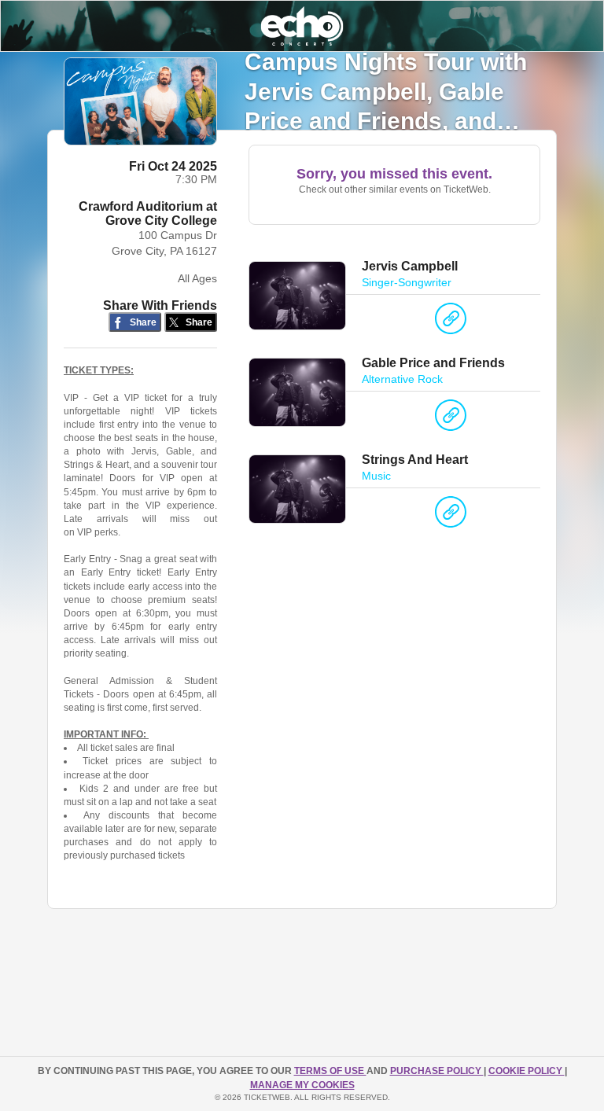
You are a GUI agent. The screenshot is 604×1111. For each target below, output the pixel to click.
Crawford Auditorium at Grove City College (148, 213)
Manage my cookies (302, 1085)
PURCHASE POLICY (437, 1070)
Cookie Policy (526, 1070)
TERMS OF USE (330, 1070)
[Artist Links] (450, 322)
